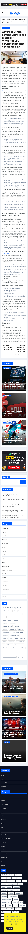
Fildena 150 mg (13, 629)
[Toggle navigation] (2, 13)
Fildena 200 (20, 629)
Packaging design (20, 641)
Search (5, 477)
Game (3, 562)
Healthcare (22, 638)
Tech (3, 593)
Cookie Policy (14, 925)
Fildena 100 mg (13, 623)
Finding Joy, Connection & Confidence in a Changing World (13, 688)
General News (5, 566)
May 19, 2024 (8, 442)
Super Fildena (13, 647)
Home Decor (5, 574)
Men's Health (11, 641)
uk (18, 657)
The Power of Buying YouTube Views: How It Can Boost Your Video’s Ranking (13, 384)
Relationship (5, 585)
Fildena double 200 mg (18, 632)
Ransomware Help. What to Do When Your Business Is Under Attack (13, 505)
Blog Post (3, 786)
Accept (10, 928)
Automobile (5, 528)
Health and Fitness (7, 570)
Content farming (6, 91)
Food (3, 558)
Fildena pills (5, 635)
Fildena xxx (5, 638)
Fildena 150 (5, 629)
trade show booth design (15, 650)
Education (4, 551)
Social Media (6, 28)
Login (2, 775)
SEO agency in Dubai (19, 644)
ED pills (4, 617)
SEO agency (9, 644)
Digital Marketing (11, 613)
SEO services (5, 647)
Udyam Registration (7, 654)
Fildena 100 (5, 623)
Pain (3, 644)
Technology (5, 650)
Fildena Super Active (14, 635)
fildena (9, 620)
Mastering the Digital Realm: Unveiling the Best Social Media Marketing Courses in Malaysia (13, 439)
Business (4, 532)
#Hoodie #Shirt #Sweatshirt (9, 607)
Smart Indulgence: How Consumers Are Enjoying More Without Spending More (12, 511)
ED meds (20, 613)
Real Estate (5, 581)
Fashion (4, 555)
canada (4, 613)
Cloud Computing (6, 536)
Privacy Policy (4, 783)
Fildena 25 (16, 620)
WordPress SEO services (7, 253)
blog (15, 610)
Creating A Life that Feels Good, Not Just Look (13, 712)
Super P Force (22, 647)
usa (22, 657)
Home (3, 19)
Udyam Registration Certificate (9, 657)
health (16, 638)
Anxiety (4, 610)
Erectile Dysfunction (19, 617)
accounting (19, 607)
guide (11, 638)
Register (3, 779)
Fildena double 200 (7, 632)
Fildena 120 (16, 626)
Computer (4, 539)
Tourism (4, 596)
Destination (5, 543)
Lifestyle (4, 577)
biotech (10, 610)
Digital (3, 547)
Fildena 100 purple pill (7, 626)
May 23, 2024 (8, 388)
